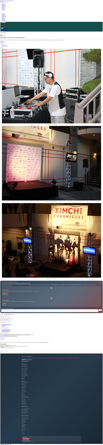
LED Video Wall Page (5, 331)
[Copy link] (13, 314)
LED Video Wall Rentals (25, 375)
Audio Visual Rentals (24, 371)
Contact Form (23, 430)
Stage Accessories (24, 384)
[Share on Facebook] (1, 314)
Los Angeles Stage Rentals (25, 409)
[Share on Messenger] (8, 314)
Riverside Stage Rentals (25, 410)
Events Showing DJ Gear (5, 45)
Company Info (23, 429)
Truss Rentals (23, 376)
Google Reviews (4, 325)
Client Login (23, 433)
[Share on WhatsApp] (6, 314)
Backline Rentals (24, 395)
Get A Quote (3, 8)
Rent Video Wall (4, 6)
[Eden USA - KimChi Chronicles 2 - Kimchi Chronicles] (51, 200)
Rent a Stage (3, 4)
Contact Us (3, 9)
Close (2, 28)
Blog (22, 432)
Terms (24, 440)
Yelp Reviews (3, 326)
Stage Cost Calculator (24, 364)
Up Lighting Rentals (24, 374)
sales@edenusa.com (4, 27)
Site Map (29, 440)
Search (100, 310)
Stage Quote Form (24, 381)
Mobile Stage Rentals (24, 365)
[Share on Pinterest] (10, 314)
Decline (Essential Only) (3, 444)
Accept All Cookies (9, 444)
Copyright (26, 440)
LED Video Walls (24, 402)
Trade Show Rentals (24, 403)
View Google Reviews (5, 293)
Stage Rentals (23, 363)
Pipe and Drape (24, 404)
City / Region (2, 344)
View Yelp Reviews (5, 294)
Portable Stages (24, 383)
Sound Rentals (23, 389)
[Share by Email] (11, 314)
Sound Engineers (24, 390)
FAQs (22, 431)
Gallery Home (2, 41)
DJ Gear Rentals (24, 370)
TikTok (22, 423)
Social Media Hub (24, 424)
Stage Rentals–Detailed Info (5, 329)
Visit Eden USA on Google (25, 418)
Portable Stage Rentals (24, 366)
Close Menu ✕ (4, 20)
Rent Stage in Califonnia (25, 382)
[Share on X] (3, 314)
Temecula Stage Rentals (25, 411)
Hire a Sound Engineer (24, 369)
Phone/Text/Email (3, 22)
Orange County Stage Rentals (25, 408)
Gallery (3, 44)
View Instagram (4, 303)
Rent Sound (3, 5)
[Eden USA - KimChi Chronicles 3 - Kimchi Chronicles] (51, 277)
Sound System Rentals (24, 368)
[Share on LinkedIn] (4, 314)
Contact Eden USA (29, 359)
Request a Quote (2, 319)
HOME (3, 3)
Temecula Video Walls (24, 412)
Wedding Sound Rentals (5, 330)
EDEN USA (2, 1)
